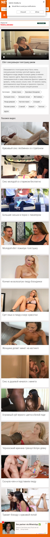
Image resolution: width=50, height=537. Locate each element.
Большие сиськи (24, 97)
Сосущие (36, 102)
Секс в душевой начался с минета (19, 381)
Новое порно (16, 92)
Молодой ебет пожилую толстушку (20, 248)
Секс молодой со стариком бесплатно (21, 181)
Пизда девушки (9, 102)
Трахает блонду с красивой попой (19, 514)
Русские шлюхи (9, 106)
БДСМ (6, 111)
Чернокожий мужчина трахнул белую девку (24, 448)
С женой (22, 106)
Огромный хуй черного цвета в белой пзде (23, 414)
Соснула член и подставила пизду (19, 481)
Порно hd (4, 23)
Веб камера (38, 97)
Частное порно (24, 102)
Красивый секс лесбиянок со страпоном (22, 148)
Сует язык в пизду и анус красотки (20, 314)
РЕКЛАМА (41, 23)
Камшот (31, 106)
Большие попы (9, 97)
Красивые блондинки (32, 92)
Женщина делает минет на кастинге (20, 348)
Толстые (41, 106)
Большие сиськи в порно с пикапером (21, 215)
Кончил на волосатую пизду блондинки (22, 281)
